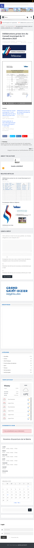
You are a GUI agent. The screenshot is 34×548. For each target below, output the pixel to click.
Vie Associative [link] (7, 370)
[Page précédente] (4, 103)
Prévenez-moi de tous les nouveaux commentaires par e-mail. (16, 266)
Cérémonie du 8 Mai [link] (7, 225)
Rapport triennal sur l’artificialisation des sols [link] (20, 150)
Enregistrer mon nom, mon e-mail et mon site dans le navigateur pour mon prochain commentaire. (16, 260)
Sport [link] (5, 365)
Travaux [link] (5, 368)
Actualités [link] (6, 356)
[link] (2, 6)
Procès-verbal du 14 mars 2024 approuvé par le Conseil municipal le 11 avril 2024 (8, 123)
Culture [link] (5, 358)
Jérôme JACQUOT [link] (22, 545)
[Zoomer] (18, 103)
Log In (3, 537)
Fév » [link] (19, 502)
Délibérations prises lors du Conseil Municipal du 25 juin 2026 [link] (16, 178)
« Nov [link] (15, 502)
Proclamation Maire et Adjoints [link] (10, 202)
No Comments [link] (14, 42)
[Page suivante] (6, 103)
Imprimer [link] (24, 42)
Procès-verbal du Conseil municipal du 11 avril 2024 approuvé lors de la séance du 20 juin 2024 (8, 113)
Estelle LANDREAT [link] (11, 41)
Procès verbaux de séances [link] (10, 363)
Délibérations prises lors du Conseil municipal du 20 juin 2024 (23, 112)
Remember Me (14, 537)
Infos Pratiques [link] (7, 361)
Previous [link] (4, 141)
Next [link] (30, 148)
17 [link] (7, 495)
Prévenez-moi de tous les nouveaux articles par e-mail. (16, 272)
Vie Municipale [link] (7, 42)
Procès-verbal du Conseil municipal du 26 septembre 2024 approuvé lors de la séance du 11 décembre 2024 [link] (16, 144)
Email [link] (30, 42)
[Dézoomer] (15, 103)
